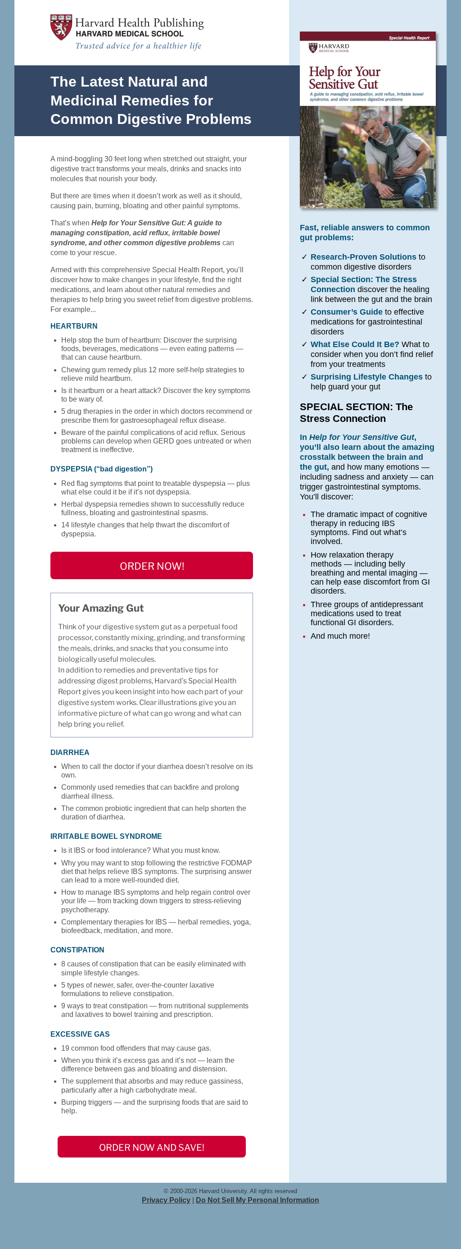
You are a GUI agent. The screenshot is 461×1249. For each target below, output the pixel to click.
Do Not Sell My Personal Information (257, 1200)
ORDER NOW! (152, 566)
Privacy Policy (166, 1200)
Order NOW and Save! (151, 1147)
